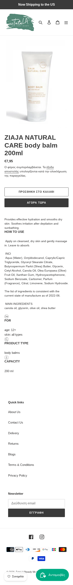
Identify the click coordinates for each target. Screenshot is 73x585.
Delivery (13, 433)
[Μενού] (66, 22)
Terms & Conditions (21, 464)
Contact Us (15, 422)
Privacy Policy (17, 475)
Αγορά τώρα (36, 202)
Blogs (12, 454)
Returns (13, 443)
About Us (14, 412)
